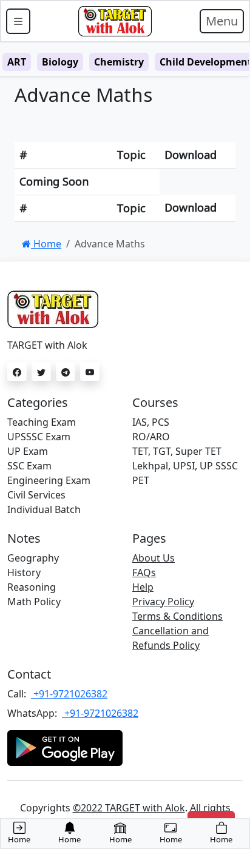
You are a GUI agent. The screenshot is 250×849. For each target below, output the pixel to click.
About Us (153, 558)
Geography (33, 558)
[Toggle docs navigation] (18, 21)
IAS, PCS (150, 422)
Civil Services (36, 495)
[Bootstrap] (114, 21)
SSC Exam (29, 465)
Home (46, 243)
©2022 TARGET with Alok (129, 807)
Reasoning (31, 587)
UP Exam (27, 451)
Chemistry (119, 62)
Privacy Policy (163, 601)
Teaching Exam (41, 422)
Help (143, 587)
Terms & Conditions (177, 616)
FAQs (144, 572)
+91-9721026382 (69, 693)
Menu (222, 21)
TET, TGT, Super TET (176, 451)
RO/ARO (151, 436)
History (24, 572)
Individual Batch (44, 509)
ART (16, 62)
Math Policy (34, 601)
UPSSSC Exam (38, 436)
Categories (37, 402)
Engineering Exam (48, 480)
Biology (60, 62)
